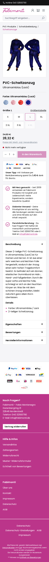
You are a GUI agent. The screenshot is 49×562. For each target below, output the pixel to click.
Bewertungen (13, 332)
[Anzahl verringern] (5, 154)
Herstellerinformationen (19, 340)
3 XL (19, 125)
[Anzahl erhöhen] (14, 154)
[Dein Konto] (32, 10)
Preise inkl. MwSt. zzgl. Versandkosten (20, 142)
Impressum (9, 498)
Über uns (7, 487)
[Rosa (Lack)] (13, 102)
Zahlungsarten (10, 450)
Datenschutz (9, 504)
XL (41, 116)
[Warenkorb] (38, 10)
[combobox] (21, 18)
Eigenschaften (14, 324)
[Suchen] (43, 18)
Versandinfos (10, 444)
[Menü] (43, 10)
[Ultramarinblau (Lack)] (28, 102)
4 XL (31, 126)
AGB (5, 509)
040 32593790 (19, 414)
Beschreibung (13, 244)
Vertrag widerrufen (15, 426)
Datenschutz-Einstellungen (20, 530)
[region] (24, 55)
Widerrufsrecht (11, 455)
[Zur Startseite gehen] (13, 10)
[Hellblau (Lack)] (6, 102)
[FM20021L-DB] (24, 55)
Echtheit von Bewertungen (17, 466)
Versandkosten (8, 547)
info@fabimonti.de (28, 234)
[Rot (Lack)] (21, 102)
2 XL (8, 125)
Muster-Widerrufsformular (17, 461)
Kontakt (7, 493)
